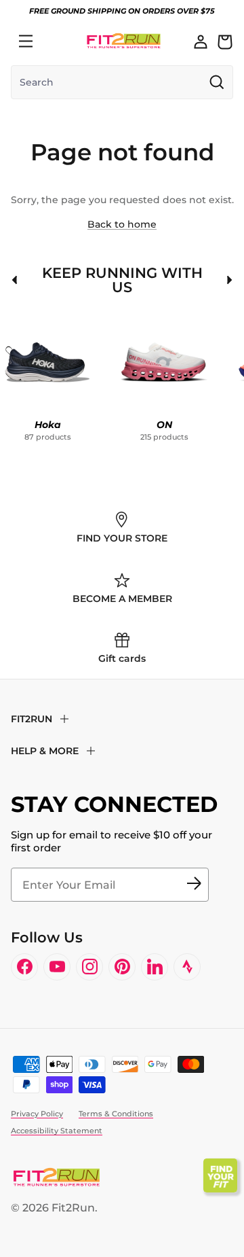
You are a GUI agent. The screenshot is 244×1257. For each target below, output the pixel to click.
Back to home (122, 224)
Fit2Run (73, 1207)
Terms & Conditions (116, 1113)
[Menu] (26, 41)
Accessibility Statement (56, 1130)
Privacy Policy (37, 1113)
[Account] (200, 41)
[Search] (55, 41)
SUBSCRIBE (194, 885)
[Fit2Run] (124, 41)
